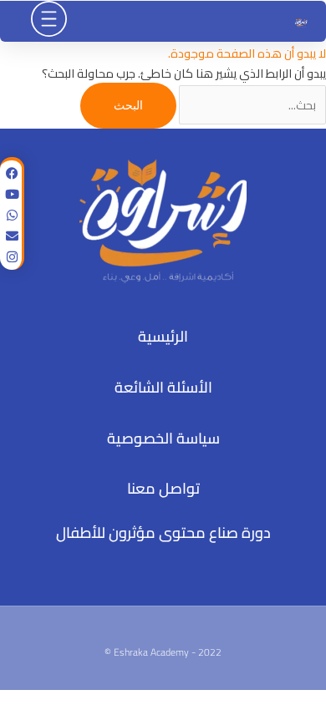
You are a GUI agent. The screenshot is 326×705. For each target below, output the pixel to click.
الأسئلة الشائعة (163, 387)
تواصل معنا (163, 488)
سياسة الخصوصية (163, 438)
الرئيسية (163, 336)
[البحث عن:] (251, 105)
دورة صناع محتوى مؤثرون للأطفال (163, 532)
